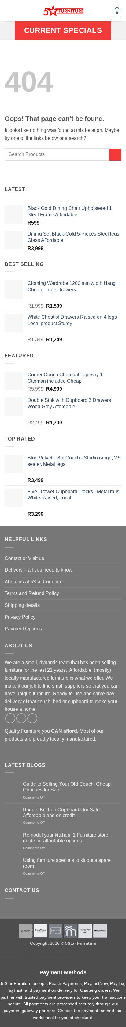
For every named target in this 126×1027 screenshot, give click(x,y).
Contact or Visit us (24, 558)
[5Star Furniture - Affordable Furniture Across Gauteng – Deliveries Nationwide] (63, 10)
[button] (8, 10)
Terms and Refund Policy (32, 593)
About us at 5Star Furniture (34, 581)
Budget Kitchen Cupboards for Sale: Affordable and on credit (62, 812)
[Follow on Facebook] (10, 718)
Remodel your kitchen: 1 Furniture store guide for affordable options (65, 837)
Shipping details (22, 605)
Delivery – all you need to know (38, 569)
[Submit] (115, 155)
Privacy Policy (20, 617)
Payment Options (23, 628)
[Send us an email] (32, 718)
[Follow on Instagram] (21, 718)
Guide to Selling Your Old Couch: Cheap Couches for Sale (67, 786)
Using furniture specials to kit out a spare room (67, 863)
